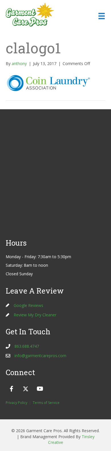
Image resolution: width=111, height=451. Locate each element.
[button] (11, 389)
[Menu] (101, 16)
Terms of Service (46, 402)
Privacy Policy (16, 402)
